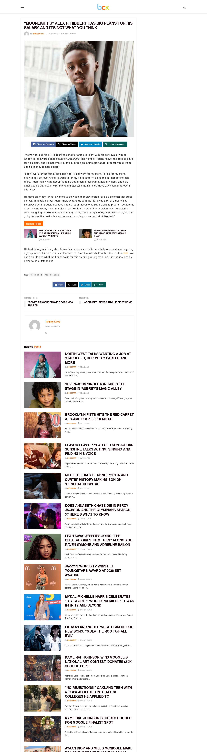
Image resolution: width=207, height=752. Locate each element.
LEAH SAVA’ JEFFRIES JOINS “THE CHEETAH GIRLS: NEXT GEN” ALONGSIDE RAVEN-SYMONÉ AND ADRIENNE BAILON (98, 540)
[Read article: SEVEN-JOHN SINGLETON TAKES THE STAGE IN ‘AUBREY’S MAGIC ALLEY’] (42, 395)
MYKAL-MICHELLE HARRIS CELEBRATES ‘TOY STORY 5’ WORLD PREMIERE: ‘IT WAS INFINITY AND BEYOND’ (99, 601)
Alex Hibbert (36, 275)
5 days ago (84, 367)
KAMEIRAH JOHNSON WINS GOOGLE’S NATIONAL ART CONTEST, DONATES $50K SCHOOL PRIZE (98, 661)
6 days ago (84, 393)
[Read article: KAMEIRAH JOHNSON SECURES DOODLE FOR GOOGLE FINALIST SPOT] (42, 729)
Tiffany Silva (38, 33)
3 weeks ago (84, 458)
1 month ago (85, 519)
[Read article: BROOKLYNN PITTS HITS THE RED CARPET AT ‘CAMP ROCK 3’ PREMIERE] (42, 425)
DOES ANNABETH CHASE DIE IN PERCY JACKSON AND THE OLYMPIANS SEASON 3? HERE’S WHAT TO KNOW (98, 509)
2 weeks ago (84, 423)
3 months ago (85, 610)
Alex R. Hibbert (52, 275)
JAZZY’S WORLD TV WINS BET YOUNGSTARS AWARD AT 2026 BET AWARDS (93, 570)
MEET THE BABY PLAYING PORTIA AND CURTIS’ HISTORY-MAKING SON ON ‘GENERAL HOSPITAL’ (96, 479)
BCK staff (71, 367)
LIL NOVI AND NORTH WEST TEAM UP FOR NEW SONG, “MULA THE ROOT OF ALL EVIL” (99, 631)
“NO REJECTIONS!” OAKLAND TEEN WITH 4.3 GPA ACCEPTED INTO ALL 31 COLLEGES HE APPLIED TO (98, 692)
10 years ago (54, 33)
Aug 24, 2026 (46, 240)
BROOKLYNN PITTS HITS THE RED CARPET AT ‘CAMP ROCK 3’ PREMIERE (99, 416)
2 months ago (85, 549)
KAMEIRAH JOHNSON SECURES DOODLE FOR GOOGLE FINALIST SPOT (98, 720)
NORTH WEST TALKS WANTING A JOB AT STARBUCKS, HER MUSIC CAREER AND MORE (98, 358)
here (125, 253)
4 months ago (85, 701)
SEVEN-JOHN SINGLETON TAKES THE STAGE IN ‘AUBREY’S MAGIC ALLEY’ (95, 386)
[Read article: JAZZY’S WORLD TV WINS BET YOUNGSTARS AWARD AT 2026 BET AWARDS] (42, 577)
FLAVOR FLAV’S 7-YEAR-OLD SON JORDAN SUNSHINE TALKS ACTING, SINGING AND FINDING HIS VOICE (99, 449)
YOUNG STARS (69, 33)
